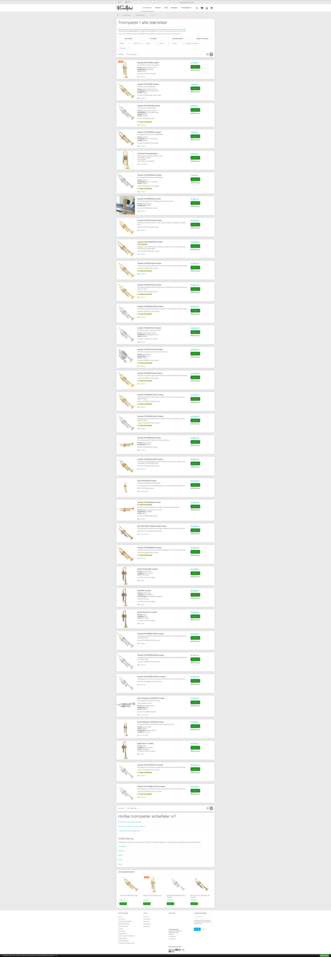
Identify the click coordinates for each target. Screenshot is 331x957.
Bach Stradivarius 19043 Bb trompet (150, 722)
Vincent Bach (144, 491)
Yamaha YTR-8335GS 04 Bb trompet (150, 306)
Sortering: (121, 54)
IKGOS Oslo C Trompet (145, 743)
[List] (211, 54)
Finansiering (121, 919)
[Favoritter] (202, 7)
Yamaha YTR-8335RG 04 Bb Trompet (150, 395)
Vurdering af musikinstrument (126, 943)
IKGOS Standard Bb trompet (147, 569)
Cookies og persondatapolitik (126, 935)
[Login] (207, 7)
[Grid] (207, 54)
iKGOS (142, 580)
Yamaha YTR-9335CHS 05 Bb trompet (150, 655)
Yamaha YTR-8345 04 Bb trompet (149, 285)
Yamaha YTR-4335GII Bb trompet (149, 132)
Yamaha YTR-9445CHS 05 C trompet (150, 765)
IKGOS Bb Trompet (144, 590)
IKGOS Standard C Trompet (147, 612)
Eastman (143, 77)
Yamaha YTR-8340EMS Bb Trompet (150, 242)
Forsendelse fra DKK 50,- (186, 2)
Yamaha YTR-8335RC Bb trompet (149, 438)
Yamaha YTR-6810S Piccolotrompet (150, 349)
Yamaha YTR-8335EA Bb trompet (149, 502)
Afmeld (204, 929)
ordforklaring (177, 34)
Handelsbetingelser (123, 923)
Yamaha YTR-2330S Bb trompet (148, 106)
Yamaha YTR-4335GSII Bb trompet (149, 175)
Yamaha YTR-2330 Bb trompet (148, 84)
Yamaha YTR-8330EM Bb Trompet (149, 547)
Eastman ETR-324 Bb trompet (148, 62)
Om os (120, 916)
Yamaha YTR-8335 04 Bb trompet (149, 263)
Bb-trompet (182, 29)
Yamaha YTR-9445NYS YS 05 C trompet (151, 786)
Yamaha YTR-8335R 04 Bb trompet (149, 373)
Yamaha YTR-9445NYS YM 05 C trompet (151, 676)
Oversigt (120, 928)
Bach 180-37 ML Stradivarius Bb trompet (151, 526)
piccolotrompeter (180, 31)
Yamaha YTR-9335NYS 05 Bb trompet (150, 633)
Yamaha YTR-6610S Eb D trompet (149, 328)
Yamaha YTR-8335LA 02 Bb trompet (150, 459)
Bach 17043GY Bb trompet (146, 481)
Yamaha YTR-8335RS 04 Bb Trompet (150, 416)
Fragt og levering (123, 926)
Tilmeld (197, 929)
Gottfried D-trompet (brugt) (147, 153)
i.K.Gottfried (143, 164)
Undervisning (121, 931)
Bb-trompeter (159, 31)
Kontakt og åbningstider (125, 921)
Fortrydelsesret (122, 933)
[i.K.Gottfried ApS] (125, 7)
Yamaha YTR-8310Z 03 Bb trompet (149, 220)
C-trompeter (167, 31)
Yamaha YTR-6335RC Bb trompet (149, 199)
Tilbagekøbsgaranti (123, 940)
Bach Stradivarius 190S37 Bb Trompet (151, 698)
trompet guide (160, 34)
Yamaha (142, 98)
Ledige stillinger (122, 938)
